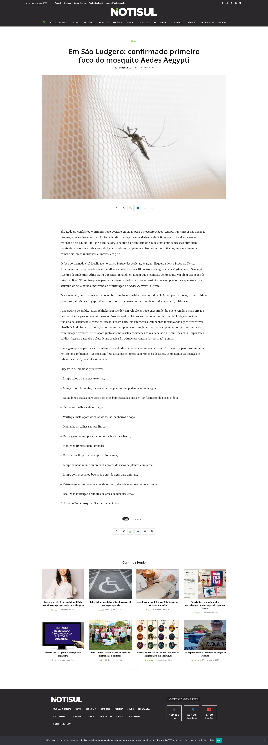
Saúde (101, 660)
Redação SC (125, 67)
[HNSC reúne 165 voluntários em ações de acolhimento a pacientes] (110, 635)
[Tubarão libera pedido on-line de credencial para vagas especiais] (110, 584)
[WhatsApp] (130, 208)
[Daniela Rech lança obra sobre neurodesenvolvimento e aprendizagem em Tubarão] (205, 584)
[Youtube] (240, 3)
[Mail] (231, 3)
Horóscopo (148, 660)
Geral (134, 41)
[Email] (145, 208)
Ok (218, 740)
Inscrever (209, 708)
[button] (44, 22)
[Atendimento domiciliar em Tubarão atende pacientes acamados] (157, 584)
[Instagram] (226, 3)
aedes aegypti (137, 519)
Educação (196, 612)
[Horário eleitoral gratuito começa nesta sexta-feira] (63, 635)
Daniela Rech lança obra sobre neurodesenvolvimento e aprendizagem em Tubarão (205, 605)
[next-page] (136, 668)
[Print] (152, 208)
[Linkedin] (137, 208)
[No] (264, 740)
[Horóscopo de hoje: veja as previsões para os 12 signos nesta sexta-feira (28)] (157, 635)
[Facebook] (222, 3)
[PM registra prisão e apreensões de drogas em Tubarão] (205, 635)
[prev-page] (131, 668)
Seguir (192, 708)
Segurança (196, 660)
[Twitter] (235, 3)
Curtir (174, 708)
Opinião (53, 609)
